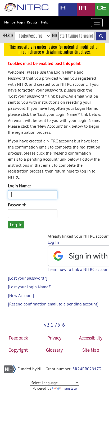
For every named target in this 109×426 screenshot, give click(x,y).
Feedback (18, 338)
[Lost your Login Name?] (30, 286)
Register (33, 22)
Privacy (54, 338)
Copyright (18, 350)
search (8, 35)
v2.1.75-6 (54, 324)
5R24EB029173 (86, 368)
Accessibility (90, 338)
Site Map (90, 350)
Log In (53, 242)
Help (44, 22)
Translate (69, 388)
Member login (14, 22)
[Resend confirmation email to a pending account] (53, 304)
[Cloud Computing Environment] (100, 9)
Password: (17, 204)
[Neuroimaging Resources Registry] (63, 9)
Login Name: (19, 185)
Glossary (54, 350)
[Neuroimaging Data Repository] (82, 9)
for (54, 35)
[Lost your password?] (27, 278)
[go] (101, 36)
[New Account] (21, 295)
